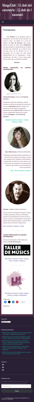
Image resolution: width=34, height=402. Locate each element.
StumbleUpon (23, 295)
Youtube (26, 120)
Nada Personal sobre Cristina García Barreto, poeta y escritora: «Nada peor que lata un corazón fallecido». (16, 337)
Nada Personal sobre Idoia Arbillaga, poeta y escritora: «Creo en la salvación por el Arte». (16, 353)
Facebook (14, 120)
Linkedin (7, 120)
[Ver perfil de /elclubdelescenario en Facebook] (3, 365)
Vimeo (16, 170)
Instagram (14, 122)
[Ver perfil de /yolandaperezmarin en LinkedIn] (3, 370)
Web (12, 170)
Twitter (20, 122)
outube (16, 295)
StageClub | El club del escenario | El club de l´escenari (17, 10)
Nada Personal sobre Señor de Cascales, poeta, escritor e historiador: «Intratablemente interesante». (17, 333)
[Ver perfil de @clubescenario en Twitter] (3, 367)
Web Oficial (8, 259)
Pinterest (9, 295)
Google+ (20, 120)
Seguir (17, 391)
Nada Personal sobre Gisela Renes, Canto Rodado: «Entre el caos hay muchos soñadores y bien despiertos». (15, 348)
